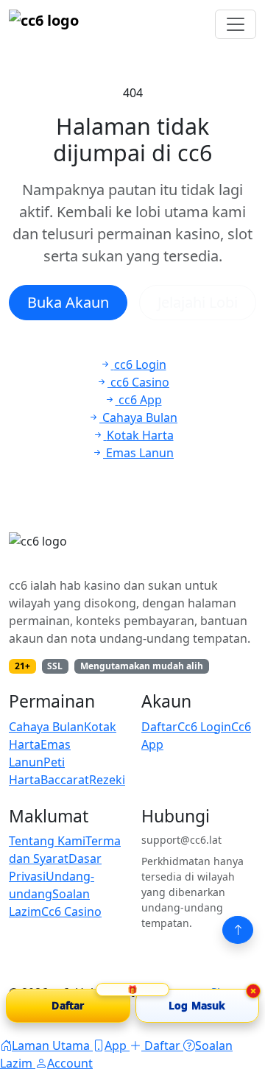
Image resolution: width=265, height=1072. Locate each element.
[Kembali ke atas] (237, 930)
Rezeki (107, 780)
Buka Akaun (68, 302)
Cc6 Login (204, 727)
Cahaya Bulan (46, 727)
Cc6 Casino (71, 911)
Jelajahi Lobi (198, 302)
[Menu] (235, 24)
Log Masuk (197, 1005)
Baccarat (64, 780)
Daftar (159, 727)
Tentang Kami (47, 841)
